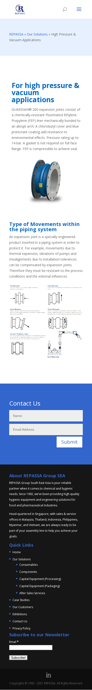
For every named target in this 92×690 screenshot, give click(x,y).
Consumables (28, 565)
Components (28, 572)
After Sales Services (32, 593)
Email (14, 642)
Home (17, 552)
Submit (69, 442)
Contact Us (20, 621)
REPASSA (16, 34)
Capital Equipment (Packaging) (39, 586)
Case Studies (21, 600)
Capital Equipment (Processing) (40, 579)
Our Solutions (37, 34)
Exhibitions (20, 614)
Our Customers (23, 607)
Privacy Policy (21, 628)
